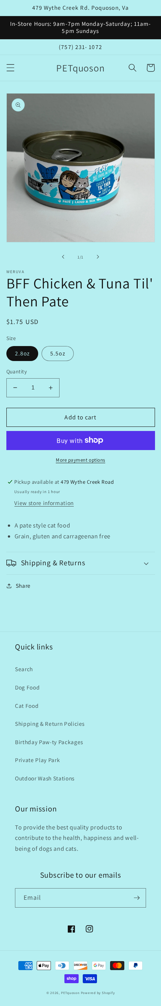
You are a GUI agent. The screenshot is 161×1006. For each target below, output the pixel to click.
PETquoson (70, 993)
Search (24, 669)
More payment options (80, 460)
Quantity (16, 371)
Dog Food (27, 687)
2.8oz (22, 353)
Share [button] (23, 585)
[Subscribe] (137, 898)
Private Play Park (37, 760)
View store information (44, 503)
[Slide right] (97, 257)
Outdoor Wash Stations (45, 778)
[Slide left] (63, 257)
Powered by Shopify (98, 993)
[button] (10, 68)
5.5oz (57, 353)
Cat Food (27, 705)
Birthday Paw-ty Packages (49, 742)
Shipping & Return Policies (50, 723)
